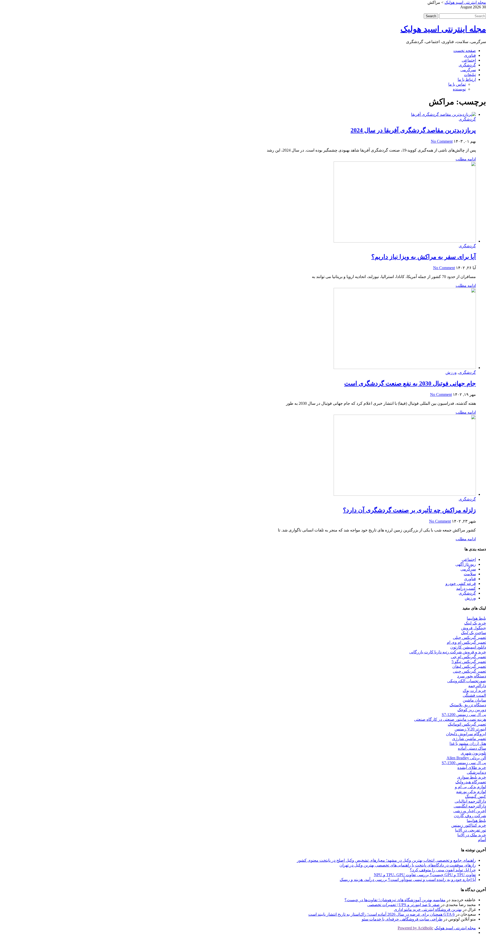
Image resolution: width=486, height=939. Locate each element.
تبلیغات (470, 74)
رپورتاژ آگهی (465, 564)
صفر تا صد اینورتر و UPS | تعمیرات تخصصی (403, 905)
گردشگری (467, 65)
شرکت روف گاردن (470, 816)
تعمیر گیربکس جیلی (469, 637)
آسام (482, 840)
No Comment (442, 141)
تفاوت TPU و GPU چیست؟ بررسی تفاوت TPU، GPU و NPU (425, 875)
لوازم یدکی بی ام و (470, 787)
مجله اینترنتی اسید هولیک (443, 28)
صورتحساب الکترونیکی (466, 681)
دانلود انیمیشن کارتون (468, 647)
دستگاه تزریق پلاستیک (468, 705)
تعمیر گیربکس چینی (469, 671)
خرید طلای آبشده (471, 767)
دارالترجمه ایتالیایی (470, 801)
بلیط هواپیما (476, 618)
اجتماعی (469, 60)
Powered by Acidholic (415, 928)
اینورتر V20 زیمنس (470, 729)
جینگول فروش (473, 628)
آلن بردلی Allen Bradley (466, 758)
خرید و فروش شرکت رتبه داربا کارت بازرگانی (447, 652)
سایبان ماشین (474, 700)
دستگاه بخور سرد (471, 676)
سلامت (470, 574)
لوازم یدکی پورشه (471, 791)
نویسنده (459, 89)
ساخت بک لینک (473, 633)
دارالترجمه (477, 686)
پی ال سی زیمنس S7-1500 (464, 763)
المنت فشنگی (474, 695)
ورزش (451, 372)
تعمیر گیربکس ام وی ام (466, 642)
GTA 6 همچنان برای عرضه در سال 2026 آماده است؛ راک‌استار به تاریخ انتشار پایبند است (381, 914)
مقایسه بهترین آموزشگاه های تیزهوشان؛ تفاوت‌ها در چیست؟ (395, 900)
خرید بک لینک (475, 623)
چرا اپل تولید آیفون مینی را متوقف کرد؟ (443, 870)
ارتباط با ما (467, 79)
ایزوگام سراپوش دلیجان (466, 734)
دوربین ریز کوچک (471, 710)
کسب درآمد (466, 588)
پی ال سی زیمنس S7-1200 (464, 714)
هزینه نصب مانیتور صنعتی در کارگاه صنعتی (450, 719)
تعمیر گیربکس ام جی (468, 657)
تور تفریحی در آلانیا (470, 830)
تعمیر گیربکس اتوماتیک (467, 724)
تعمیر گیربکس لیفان (469, 666)
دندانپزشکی (476, 772)
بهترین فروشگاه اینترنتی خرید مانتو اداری (428, 909)
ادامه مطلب (466, 159)
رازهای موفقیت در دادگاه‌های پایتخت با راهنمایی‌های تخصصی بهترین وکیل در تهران (407, 865)
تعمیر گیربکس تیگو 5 (469, 661)
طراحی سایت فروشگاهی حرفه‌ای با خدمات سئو (402, 919)
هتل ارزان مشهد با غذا (468, 743)
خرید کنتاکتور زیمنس (468, 825)
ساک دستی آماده (472, 748)
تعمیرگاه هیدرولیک (470, 782)
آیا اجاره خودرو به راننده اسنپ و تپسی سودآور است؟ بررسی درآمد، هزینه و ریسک (408, 879)
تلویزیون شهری (473, 753)
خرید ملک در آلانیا (471, 835)
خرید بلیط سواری (471, 777)
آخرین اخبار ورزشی (469, 811)
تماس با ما (457, 84)
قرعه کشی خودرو (461, 583)
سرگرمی (468, 70)
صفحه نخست (464, 50)
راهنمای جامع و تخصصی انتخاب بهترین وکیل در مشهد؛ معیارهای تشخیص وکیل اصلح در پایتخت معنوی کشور (386, 860)
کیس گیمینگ (475, 796)
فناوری (470, 55)
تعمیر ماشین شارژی (469, 739)
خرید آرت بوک (474, 690)
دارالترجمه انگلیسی (470, 806)
